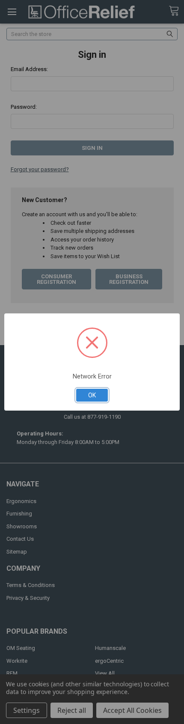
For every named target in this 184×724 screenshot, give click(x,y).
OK (92, 395)
